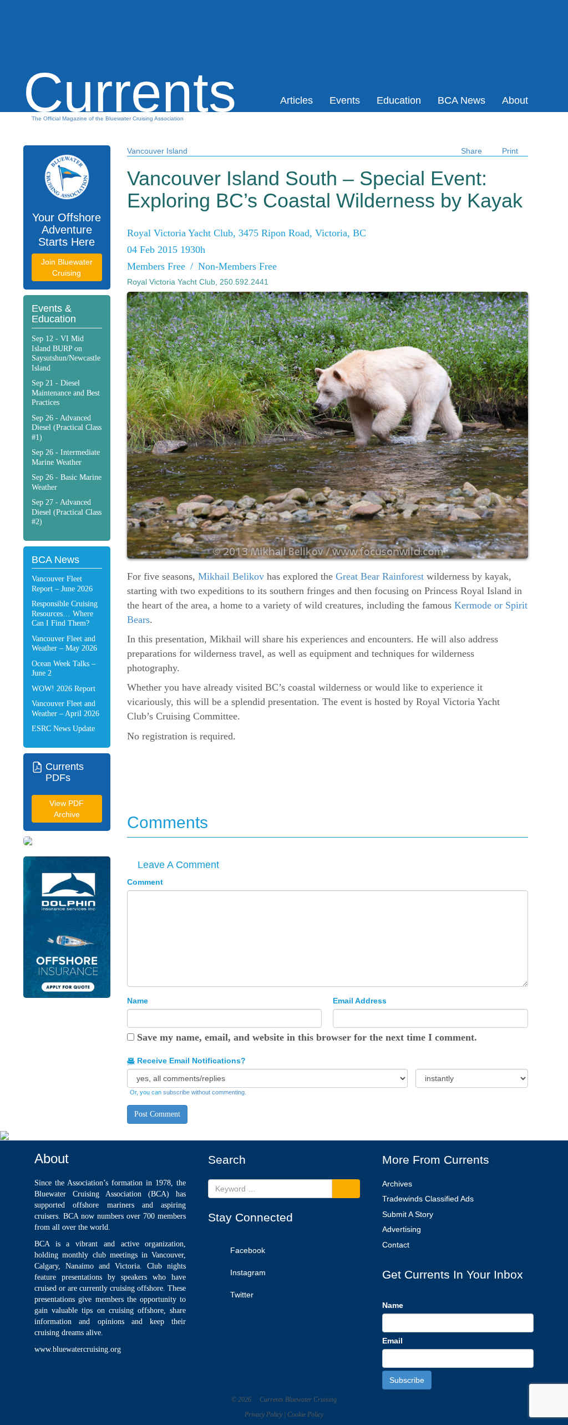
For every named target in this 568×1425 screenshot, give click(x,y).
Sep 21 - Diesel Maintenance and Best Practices (66, 393)
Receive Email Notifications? (190, 1060)
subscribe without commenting (204, 1092)
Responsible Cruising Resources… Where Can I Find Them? (65, 613)
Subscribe (406, 1380)
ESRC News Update (63, 728)
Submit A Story (407, 1214)
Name (137, 1000)
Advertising (401, 1229)
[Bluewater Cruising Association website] (67, 177)
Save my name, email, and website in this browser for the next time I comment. (307, 1037)
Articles (296, 100)
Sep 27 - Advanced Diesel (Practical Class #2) (67, 512)
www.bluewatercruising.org (77, 1349)
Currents (129, 72)
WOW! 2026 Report (63, 688)
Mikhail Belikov (231, 576)
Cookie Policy (305, 1414)
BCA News (461, 100)
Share (471, 150)
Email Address (360, 1000)
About (515, 100)
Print (510, 150)
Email (392, 1340)
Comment (145, 882)
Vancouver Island (157, 150)
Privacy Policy (263, 1414)
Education (399, 100)
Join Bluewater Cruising (67, 267)
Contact (395, 1244)
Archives (397, 1183)
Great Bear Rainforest (380, 576)
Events (344, 100)
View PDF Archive (66, 809)
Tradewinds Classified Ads (428, 1198)
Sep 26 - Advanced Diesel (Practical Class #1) (67, 428)
